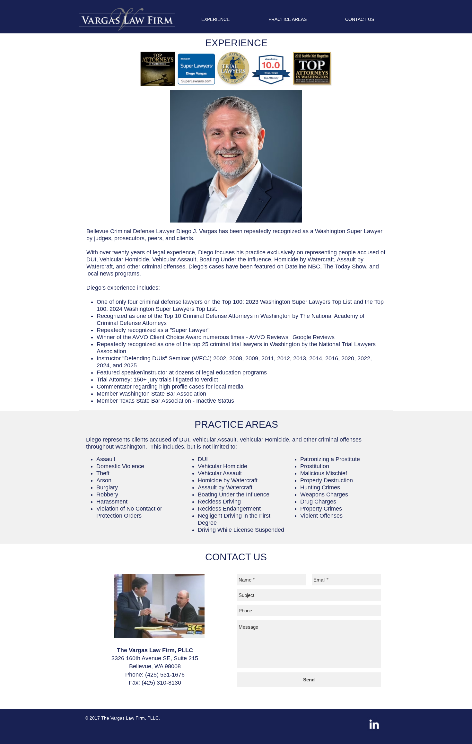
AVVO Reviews (268, 337)
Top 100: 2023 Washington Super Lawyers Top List (287, 302)
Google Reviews (314, 337)
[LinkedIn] (374, 724)
